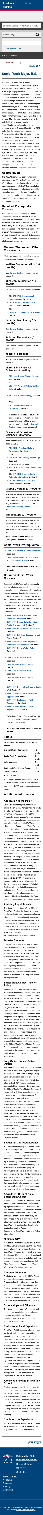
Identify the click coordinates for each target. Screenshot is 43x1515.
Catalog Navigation (12, 55)
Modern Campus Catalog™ (26, 1510)
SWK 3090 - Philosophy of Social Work (23, 628)
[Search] (38, 38)
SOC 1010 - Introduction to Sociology (25, 467)
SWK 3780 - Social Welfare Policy (21, 648)
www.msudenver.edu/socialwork (26, 899)
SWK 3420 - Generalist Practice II (21, 664)
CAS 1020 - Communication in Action (24, 312)
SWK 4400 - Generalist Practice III (21, 670)
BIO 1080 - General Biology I (21, 395)
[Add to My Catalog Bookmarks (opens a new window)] (32, 66)
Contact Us (21, 1471)
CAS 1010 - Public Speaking (21, 289)
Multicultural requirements (21, 529)
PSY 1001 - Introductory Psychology (24, 457)
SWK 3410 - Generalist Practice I (20, 657)
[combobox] (21, 25)
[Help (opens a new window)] (40, 66)
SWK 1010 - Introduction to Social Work (24, 550)
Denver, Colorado (24, 1463)
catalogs (6, 1507)
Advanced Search (14, 48)
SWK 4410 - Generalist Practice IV (21, 677)
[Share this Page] (35, 66)
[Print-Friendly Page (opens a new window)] (37, 66)
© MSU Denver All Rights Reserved (10, 1480)
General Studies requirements (22, 273)
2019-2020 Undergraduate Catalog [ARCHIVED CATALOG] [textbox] (22, 25)
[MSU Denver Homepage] (32, 3)
